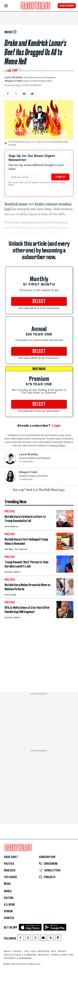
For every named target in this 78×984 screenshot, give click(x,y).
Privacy (62, 951)
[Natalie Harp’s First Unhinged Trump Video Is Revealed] (64, 548)
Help (53, 951)
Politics (9, 863)
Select (39, 301)
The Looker (10, 877)
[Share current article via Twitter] (16, 93)
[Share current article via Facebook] (8, 93)
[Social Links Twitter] (28, 939)
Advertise (43, 951)
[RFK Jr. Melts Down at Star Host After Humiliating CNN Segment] (64, 617)
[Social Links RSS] (51, 939)
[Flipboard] (58, 939)
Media (7, 883)
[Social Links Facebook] (20, 939)
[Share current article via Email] (24, 93)
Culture (9, 898)
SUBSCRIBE (66, 5)
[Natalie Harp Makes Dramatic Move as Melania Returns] (64, 594)
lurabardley (27, 462)
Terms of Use (49, 183)
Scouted (9, 918)
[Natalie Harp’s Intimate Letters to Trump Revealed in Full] (64, 526)
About (7, 951)
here (61, 489)
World (8, 891)
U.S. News (9, 904)
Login (56, 425)
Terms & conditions (61, 955)
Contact (17, 951)
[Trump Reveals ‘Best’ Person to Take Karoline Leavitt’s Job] (64, 571)
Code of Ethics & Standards (20, 955)
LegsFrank (27, 479)
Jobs (33, 951)
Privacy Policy (57, 445)
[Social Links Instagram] (36, 939)
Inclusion (43, 955)
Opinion (8, 911)
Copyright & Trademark (17, 958)
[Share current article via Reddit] (32, 93)
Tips (26, 951)
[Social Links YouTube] (43, 939)
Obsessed (9, 870)
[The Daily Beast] (36, 6)
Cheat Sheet (11, 857)
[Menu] (9, 6)
